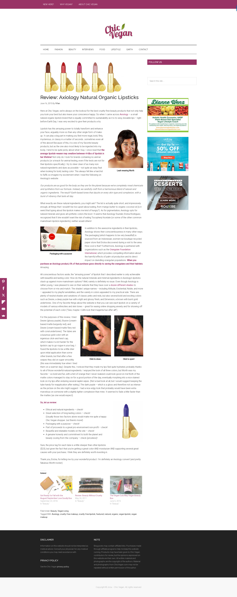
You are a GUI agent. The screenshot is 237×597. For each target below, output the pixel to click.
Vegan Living (63, 511)
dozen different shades (122, 285)
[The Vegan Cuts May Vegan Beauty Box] (126, 485)
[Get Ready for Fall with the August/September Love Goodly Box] (56, 485)
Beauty (54, 511)
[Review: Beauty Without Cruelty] (91, 485)
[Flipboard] (3, 302)
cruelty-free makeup (69, 514)
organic (115, 514)
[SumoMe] (3, 315)
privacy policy (63, 567)
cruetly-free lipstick (87, 514)
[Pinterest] (3, 281)
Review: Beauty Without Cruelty (88, 495)
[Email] (3, 308)
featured (100, 514)
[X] (3, 295)
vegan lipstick (125, 514)
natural (108, 514)
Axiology (124, 114)
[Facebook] (3, 288)
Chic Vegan (118, 31)
